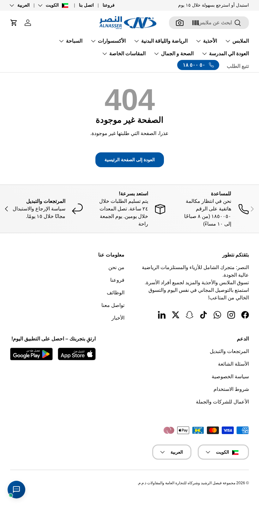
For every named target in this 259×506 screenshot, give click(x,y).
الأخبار (117, 318)
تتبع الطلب (238, 66)
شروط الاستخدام (231, 389)
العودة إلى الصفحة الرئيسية (130, 159)
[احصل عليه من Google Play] (31, 354)
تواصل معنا (112, 305)
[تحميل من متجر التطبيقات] (77, 354)
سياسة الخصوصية (230, 376)
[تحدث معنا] (16, 489)
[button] (14, 23)
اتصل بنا (86, 5)
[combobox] (209, 22)
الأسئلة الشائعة (233, 364)
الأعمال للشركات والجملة (222, 401)
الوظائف (115, 292)
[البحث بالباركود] (195, 23)
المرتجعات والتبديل (229, 351)
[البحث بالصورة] (180, 23)
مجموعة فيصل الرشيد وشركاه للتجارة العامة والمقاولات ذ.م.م (186, 483)
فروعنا (109, 5)
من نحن (116, 267)
